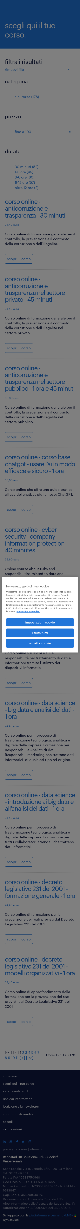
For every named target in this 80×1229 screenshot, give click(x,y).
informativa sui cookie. (28, 611)
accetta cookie (40, 643)
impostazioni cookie (40, 622)
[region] (40, 614)
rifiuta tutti (40, 633)
